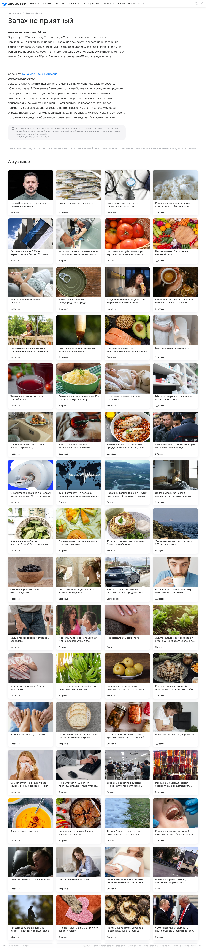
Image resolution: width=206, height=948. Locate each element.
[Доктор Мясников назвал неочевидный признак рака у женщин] (175, 482)
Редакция (86, 946)
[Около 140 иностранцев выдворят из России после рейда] (175, 434)
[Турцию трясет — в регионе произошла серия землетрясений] (78, 482)
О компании (14, 946)
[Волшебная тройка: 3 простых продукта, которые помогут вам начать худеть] (127, 434)
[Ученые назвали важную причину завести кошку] (78, 917)
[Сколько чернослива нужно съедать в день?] (30, 579)
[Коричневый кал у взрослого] (175, 337)
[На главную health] (16, 3)
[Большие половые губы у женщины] (30, 289)
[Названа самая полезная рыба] (78, 192)
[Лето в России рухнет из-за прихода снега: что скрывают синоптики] (127, 821)
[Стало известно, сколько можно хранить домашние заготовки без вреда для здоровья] (127, 724)
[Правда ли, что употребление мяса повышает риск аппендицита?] (78, 821)
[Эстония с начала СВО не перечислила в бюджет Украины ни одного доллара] (30, 241)
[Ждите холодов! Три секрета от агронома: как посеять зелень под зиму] (175, 627)
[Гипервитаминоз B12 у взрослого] (30, 869)
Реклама (26, 946)
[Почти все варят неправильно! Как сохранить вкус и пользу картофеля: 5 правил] (78, 386)
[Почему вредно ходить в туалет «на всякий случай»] (78, 579)
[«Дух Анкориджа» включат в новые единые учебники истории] (175, 917)
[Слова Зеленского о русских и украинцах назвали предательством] (30, 192)
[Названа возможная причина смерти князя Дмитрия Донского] (30, 917)
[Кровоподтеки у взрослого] (127, 627)
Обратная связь (135, 946)
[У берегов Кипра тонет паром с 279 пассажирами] (175, 531)
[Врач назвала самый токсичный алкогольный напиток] (78, 337)
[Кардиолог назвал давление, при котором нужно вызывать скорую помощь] (78, 241)
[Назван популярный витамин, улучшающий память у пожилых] (30, 337)
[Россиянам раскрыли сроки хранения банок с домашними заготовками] (175, 772)
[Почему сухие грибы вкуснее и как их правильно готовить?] (127, 917)
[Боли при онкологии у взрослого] (175, 724)
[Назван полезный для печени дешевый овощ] (175, 241)
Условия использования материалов (109, 946)
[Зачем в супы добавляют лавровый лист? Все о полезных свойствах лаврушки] (30, 531)
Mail (5, 946)
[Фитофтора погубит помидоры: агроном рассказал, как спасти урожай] (127, 241)
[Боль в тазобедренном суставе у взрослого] (30, 627)
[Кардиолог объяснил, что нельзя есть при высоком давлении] (175, 289)
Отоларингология (34, 13)
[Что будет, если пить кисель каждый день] (30, 386)
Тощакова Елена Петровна (39, 73)
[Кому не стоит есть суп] (30, 821)
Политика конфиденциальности (187, 946)
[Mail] (4, 3)
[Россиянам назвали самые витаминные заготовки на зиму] (127, 676)
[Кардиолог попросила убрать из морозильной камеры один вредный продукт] (127, 289)
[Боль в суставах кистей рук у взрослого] (30, 676)
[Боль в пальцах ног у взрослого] (30, 724)
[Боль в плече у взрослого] (78, 869)
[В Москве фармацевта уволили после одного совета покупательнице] (175, 386)
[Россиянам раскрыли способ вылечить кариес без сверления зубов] (175, 821)
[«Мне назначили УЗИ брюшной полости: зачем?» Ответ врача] (127, 869)
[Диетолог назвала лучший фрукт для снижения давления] (78, 676)
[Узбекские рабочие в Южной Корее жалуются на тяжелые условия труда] (127, 772)
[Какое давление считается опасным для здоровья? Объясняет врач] (127, 192)
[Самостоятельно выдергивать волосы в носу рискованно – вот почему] (30, 772)
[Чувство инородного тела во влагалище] (127, 386)
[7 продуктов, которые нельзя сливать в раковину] (30, 434)
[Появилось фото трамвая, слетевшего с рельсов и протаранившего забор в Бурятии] (175, 869)
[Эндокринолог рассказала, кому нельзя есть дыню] (78, 531)
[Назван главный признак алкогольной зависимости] (78, 434)
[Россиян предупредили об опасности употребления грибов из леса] (175, 676)
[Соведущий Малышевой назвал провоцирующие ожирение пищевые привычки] (78, 724)
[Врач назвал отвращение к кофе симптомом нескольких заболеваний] (175, 579)
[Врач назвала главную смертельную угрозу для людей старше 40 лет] (127, 337)
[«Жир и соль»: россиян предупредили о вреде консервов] (78, 289)
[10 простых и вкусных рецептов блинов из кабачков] (127, 531)
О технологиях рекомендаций (157, 946)
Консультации (14, 13)
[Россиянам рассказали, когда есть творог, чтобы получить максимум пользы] (175, 192)
